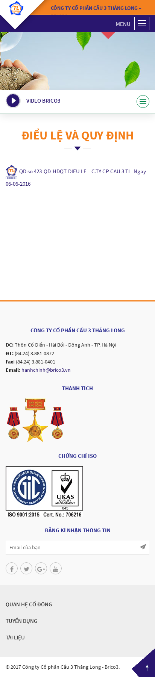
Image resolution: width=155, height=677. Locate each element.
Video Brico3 (43, 100)
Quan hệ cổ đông (29, 604)
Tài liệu (15, 637)
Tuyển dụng (21, 620)
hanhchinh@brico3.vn (46, 370)
